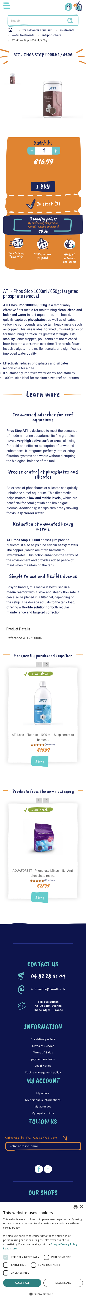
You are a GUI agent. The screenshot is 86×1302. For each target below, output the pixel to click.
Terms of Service (43, 1046)
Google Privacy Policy (64, 1244)
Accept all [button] (22, 1283)
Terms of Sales (43, 1052)
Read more (10, 1248)
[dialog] (43, 1252)
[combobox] (75, 1207)
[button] (43, 1294)
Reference (14, 638)
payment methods (43, 1059)
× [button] (81, 1206)
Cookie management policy (43, 1072)
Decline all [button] (63, 1283)
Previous (39, 664)
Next (46, 664)
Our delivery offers (43, 1039)
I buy (43, 187)
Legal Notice (43, 1065)
